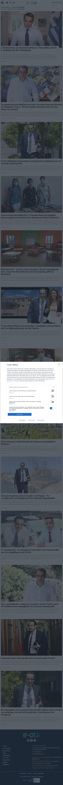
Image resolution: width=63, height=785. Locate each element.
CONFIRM (20, 414)
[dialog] (31, 392)
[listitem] (31, 387)
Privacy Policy (40, 420)
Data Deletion (22, 420)
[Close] (59, 364)
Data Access (31, 420)
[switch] (52, 391)
